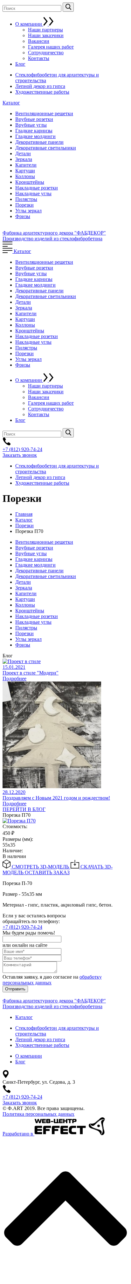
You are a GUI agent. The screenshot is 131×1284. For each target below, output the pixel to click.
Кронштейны (29, 182)
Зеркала (23, 159)
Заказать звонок (20, 455)
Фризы (22, 216)
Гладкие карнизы (33, 130)
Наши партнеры (45, 29)
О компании (29, 24)
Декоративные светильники (45, 147)
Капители (26, 165)
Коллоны (25, 176)
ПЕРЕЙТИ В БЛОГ (24, 809)
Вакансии (38, 41)
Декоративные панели (39, 142)
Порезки (24, 205)
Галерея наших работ (51, 47)
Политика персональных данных (38, 1114)
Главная (23, 514)
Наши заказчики (46, 35)
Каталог (11, 102)
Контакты (38, 58)
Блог (20, 64)
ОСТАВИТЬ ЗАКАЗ (47, 872)
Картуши (25, 170)
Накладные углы (33, 193)
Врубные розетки (34, 119)
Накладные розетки (36, 187)
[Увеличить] (19, 820)
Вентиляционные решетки (44, 113)
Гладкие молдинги (35, 136)
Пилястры (26, 199)
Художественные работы (42, 92)
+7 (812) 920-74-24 (22, 449)
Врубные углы (31, 125)
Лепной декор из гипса (40, 86)
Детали (23, 153)
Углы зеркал (28, 210)
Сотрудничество (46, 52)
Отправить (15, 989)
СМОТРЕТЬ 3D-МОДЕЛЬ (40, 866)
